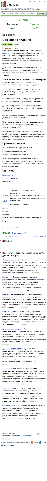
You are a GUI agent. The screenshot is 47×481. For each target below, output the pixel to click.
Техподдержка (15, 435)
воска (41, 53)
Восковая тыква (12, 236)
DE (35, 2)
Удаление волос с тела (12, 368)
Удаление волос (8, 175)
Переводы (34, 24)
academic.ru (9, 4)
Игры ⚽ (34, 28)
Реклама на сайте (26, 435)
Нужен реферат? (19, 233)
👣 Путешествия (6, 439)
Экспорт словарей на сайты (9, 442)
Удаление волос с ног (11, 349)
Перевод (17, 44)
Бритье (5, 312)
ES (39, 2)
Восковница (38, 236)
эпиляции (6, 53)
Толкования (12, 24)
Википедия (23, 20)
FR (44, 2)
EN (30, 2)
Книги (12, 28)
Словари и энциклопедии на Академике (21, 9)
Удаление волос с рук (11, 329)
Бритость (6, 294)
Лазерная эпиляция (10, 178)
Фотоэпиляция (8, 405)
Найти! (41, 13)
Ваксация (6, 277)
